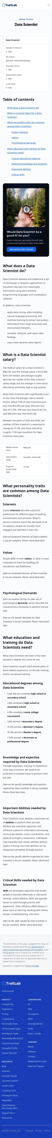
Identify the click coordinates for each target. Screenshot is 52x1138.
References (7, 1118)
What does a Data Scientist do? (23, 107)
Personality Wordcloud (12, 1038)
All (29, 1004)
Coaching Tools (9, 1090)
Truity (30, 1028)
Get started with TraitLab (21, 249)
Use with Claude (9, 1076)
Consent (29, 1130)
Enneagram (33, 1014)
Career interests (20, 132)
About (30, 1046)
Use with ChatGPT (10, 1080)
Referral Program (36, 1066)
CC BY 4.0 (10, 952)
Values (15, 137)
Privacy (38, 1130)
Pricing (5, 1014)
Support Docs (8, 1113)
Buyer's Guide (34, 1033)
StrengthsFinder (35, 1023)
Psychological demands (24, 142)
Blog (4, 1066)
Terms (47, 1130)
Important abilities (21, 169)
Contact (31, 1056)
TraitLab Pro (7, 1009)
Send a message (32, 966)
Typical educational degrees (26, 158)
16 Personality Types (11, 1028)
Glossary (6, 1071)
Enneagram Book (10, 1095)
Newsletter (7, 1100)
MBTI (30, 1019)
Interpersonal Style (10, 1043)
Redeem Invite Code (37, 1061)
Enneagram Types (10, 1033)
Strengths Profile (10, 1048)
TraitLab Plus (8, 1004)
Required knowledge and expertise (29, 163)
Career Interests (9, 1053)
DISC (30, 1009)
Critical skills (18, 174)
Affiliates (32, 1051)
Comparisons (8, 1019)
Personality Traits (10, 1023)
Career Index (8, 1085)
